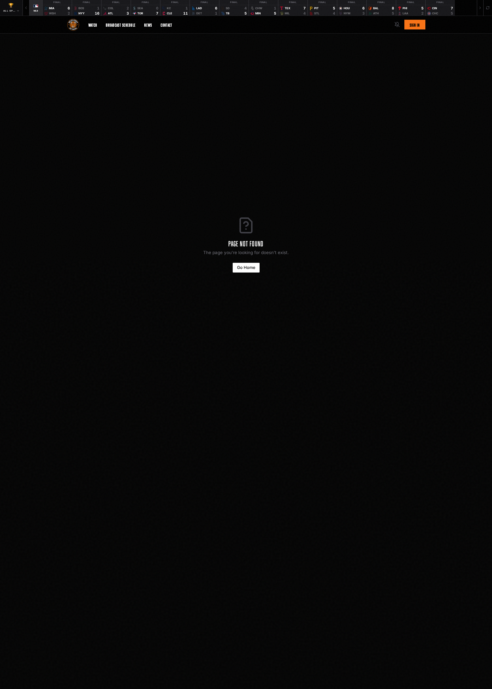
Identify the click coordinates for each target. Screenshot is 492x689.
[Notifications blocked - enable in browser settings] (397, 24)
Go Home (246, 267)
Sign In (415, 24)
